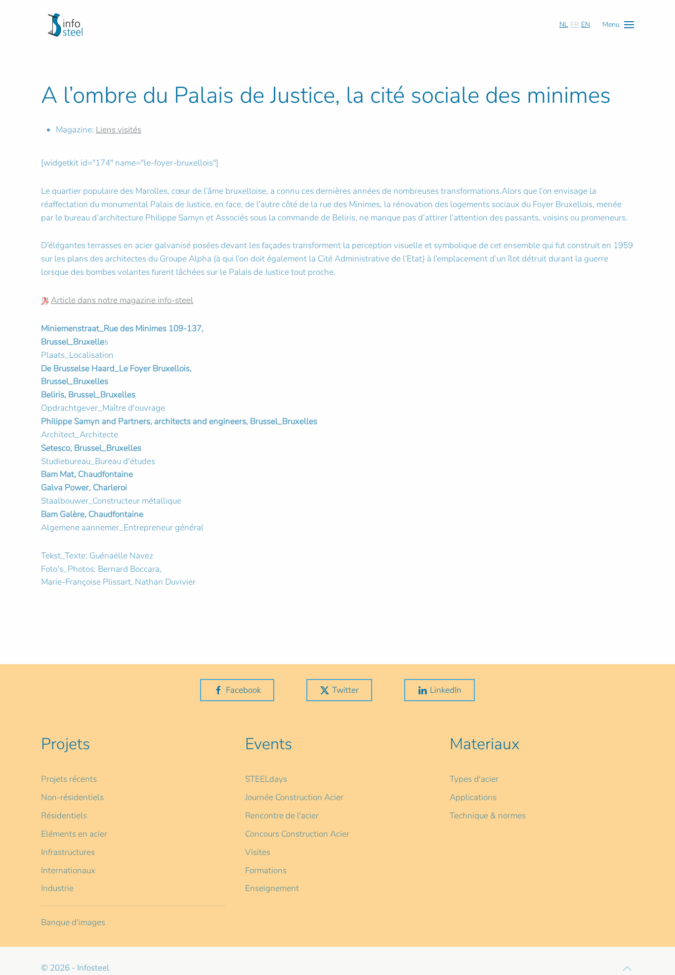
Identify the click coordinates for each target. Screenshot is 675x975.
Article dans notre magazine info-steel (122, 300)
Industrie (57, 888)
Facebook (243, 690)
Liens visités (118, 129)
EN (585, 24)
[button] (618, 24)
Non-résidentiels (72, 797)
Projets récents (69, 779)
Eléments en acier (74, 834)
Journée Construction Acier (294, 797)
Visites (257, 852)
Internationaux (68, 870)
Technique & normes (488, 815)
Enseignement (272, 888)
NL (563, 24)
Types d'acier (474, 779)
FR (574, 24)
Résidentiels (64, 815)
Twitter (345, 690)
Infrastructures (68, 852)
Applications (473, 797)
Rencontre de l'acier (282, 815)
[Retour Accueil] (65, 25)
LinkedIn (446, 690)
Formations (266, 870)
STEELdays (266, 779)
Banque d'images (73, 922)
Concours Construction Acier (297, 834)
